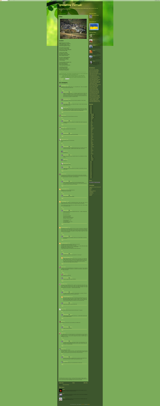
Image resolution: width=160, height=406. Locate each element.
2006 (91, 176)
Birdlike (92, 125)
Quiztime (94, 50)
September (92, 117)
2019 (91, 161)
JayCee (64, 159)
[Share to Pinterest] (68, 78)
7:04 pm (68, 201)
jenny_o (64, 107)
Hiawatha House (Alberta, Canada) (94, 80)
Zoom (91, 151)
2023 (91, 109)
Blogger (89, 404)
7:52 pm (69, 227)
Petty (91, 124)
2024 (91, 108)
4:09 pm (69, 99)
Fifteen (92, 122)
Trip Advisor (90, 194)
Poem (91, 123)
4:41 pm (71, 146)
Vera (91, 132)
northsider (62, 127)
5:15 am (64, 321)
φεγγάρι (64, 389)
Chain (91, 131)
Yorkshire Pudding (70, 5)
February (92, 158)
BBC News (90, 188)
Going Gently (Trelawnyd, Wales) (93, 78)
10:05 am (71, 314)
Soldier (92, 143)
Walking (92, 129)
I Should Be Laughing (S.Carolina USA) (94, 82)
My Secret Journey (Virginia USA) (93, 85)
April (91, 156)
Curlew (92, 145)
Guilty (91, 130)
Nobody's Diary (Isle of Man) (93, 87)
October (92, 116)
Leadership (92, 146)
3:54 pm (67, 85)
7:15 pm (71, 210)
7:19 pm (71, 195)
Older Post (86, 382)
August (92, 118)
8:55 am (67, 361)
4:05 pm (65, 115)
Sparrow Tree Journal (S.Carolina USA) (94, 97)
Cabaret (92, 136)
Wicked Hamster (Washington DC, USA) (94, 101)
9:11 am (65, 348)
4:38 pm (71, 133)
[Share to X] (67, 78)
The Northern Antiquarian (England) (94, 98)
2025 (91, 107)
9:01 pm (71, 236)
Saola (91, 138)
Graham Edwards (63, 85)
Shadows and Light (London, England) (94, 95)
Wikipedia (90, 195)
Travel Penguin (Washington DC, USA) (94, 100)
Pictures (94, 61)
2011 (91, 170)
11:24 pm (71, 257)
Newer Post (61, 382)
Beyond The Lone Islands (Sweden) (94, 70)
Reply (62, 88)
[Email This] (65, 78)
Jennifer (62, 115)
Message (92, 153)
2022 (91, 110)
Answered (92, 139)
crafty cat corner (63, 139)
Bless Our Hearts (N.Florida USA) (93, 71)
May (91, 155)
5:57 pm (71, 181)
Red (61, 321)
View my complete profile (92, 21)
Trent (91, 152)
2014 (91, 167)
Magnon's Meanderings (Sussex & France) (95, 84)
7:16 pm (69, 163)
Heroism (92, 137)
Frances (62, 348)
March (92, 157)
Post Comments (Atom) (66, 384)
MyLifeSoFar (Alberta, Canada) (93, 86)
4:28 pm (66, 127)
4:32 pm (67, 139)
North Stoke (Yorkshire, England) (93, 88)
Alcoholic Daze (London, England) (93, 69)
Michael (94, 34)
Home (73, 382)
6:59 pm (67, 159)
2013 (91, 168)
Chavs (63, 393)
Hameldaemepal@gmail (64, 227)
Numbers (92, 150)
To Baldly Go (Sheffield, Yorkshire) (93, 99)
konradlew (82, 404)
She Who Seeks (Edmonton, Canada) (94, 96)
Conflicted (92, 144)
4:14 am (67, 107)
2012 (91, 169)
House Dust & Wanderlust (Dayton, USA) (94, 81)
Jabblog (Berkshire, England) (93, 83)
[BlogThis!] (66, 78)
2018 (91, 162)
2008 (91, 174)
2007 (91, 175)
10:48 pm (71, 253)
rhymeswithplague (63, 201)
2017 (91, 163)
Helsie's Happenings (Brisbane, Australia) (94, 79)
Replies (63, 90)
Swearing (94, 45)
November (92, 115)
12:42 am (71, 296)
